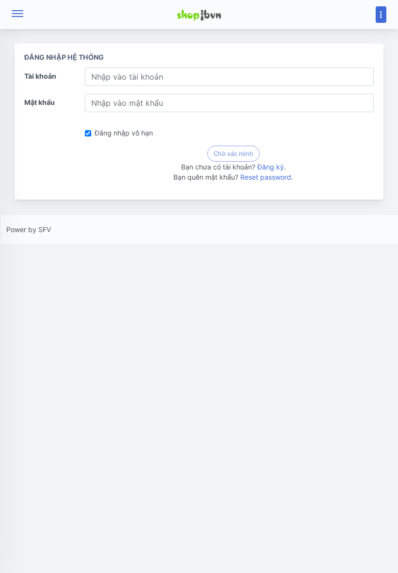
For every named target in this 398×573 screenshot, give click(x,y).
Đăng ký (270, 167)
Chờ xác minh (233, 153)
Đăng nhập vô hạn (124, 133)
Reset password (265, 177)
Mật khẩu (39, 102)
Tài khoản (40, 76)
